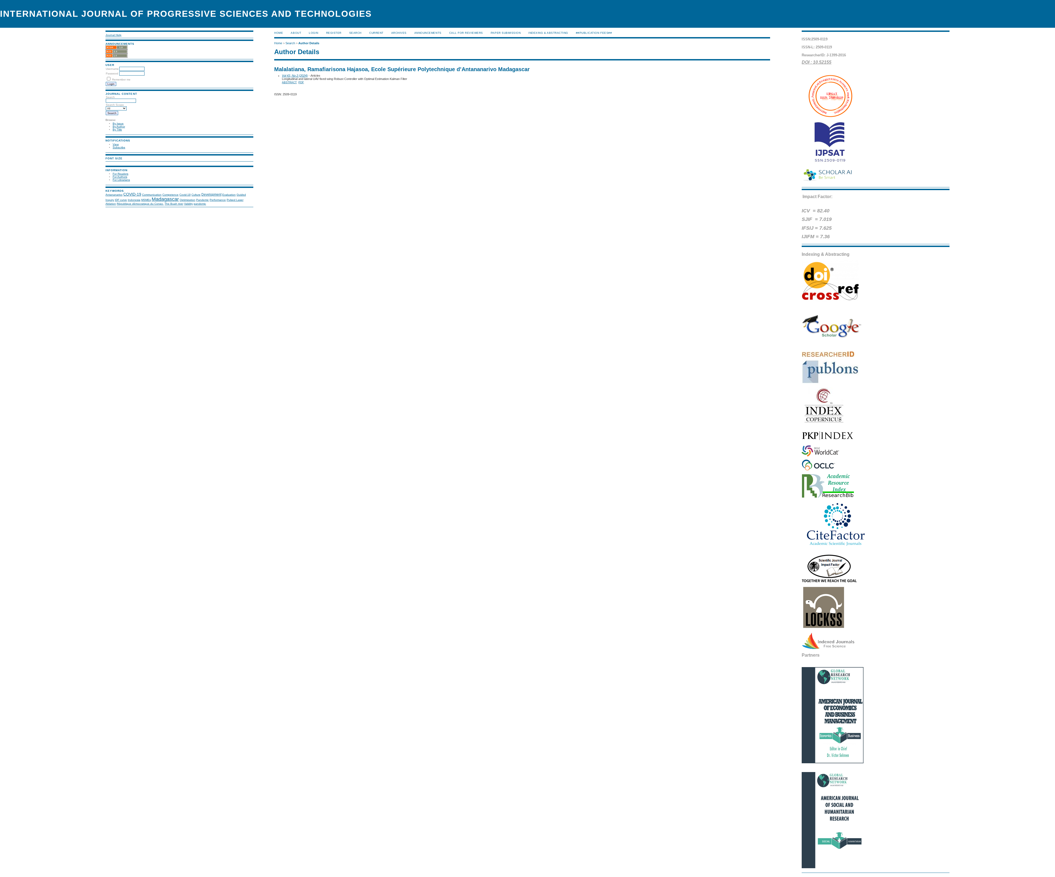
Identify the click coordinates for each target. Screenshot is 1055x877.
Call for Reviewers (466, 32)
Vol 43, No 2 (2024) (295, 75)
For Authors (120, 176)
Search (355, 32)
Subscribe (119, 147)
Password (112, 73)
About (296, 32)
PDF (301, 82)
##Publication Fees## (594, 32)
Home (278, 32)
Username (112, 68)
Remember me (121, 79)
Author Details (308, 43)
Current (376, 32)
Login (313, 32)
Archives (399, 32)
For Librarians (121, 179)
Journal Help (113, 35)
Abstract (289, 82)
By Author (119, 126)
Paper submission (506, 32)
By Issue (118, 123)
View (116, 144)
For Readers (120, 173)
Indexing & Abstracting (548, 32)
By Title (117, 129)
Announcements (428, 32)
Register (334, 32)
